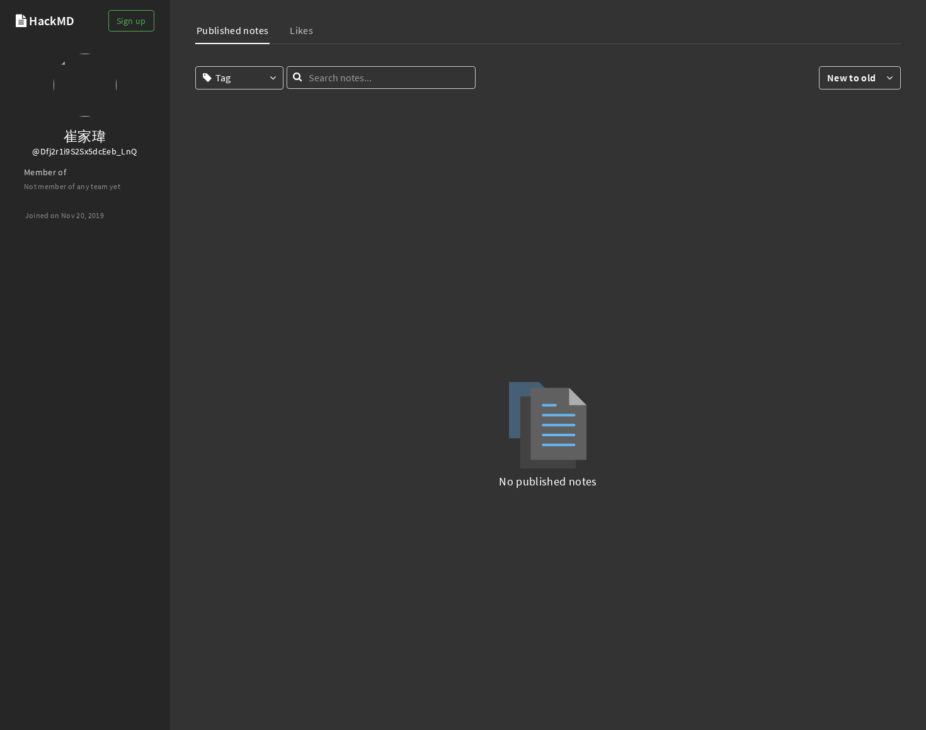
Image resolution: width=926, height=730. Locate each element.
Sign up (131, 20)
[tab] (232, 32)
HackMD (51, 20)
